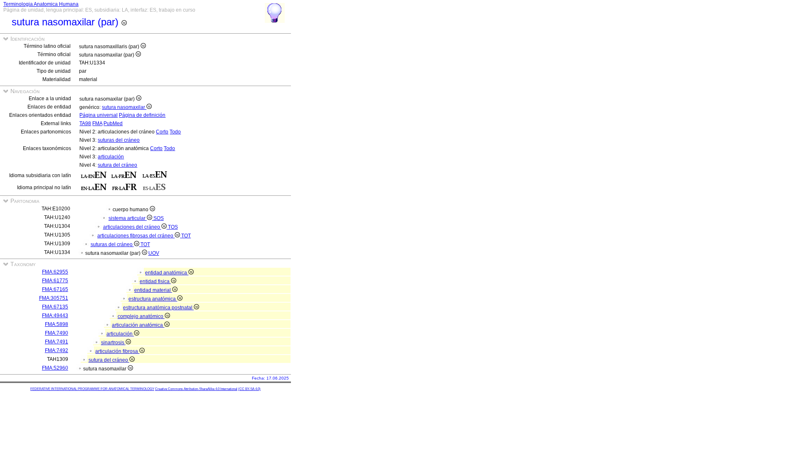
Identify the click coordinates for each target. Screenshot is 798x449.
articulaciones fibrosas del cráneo (136, 236)
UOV (153, 253)
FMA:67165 (55, 289)
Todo (175, 132)
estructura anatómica (152, 299)
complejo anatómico (141, 316)
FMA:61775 (55, 281)
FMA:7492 (56, 350)
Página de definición (142, 115)
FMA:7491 (56, 342)
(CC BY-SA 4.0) (249, 389)
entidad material (153, 290)
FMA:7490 (56, 333)
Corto (162, 132)
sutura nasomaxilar (124, 107)
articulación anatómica (138, 325)
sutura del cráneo (117, 165)
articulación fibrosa (117, 351)
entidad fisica (155, 281)
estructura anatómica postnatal (158, 308)
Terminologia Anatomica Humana (41, 4)
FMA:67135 (55, 307)
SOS (158, 218)
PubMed (113, 123)
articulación (111, 157)
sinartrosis (113, 342)
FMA (97, 123)
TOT (186, 236)
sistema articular (127, 218)
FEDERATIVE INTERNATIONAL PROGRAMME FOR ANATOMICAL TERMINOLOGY (92, 389)
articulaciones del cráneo (132, 227)
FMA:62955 (55, 272)
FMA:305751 (53, 298)
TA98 (85, 123)
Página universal (98, 115)
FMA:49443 (55, 315)
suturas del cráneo (119, 140)
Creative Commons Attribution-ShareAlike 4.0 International (196, 389)
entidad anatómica (166, 273)
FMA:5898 (56, 324)
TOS (173, 227)
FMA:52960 (55, 368)
